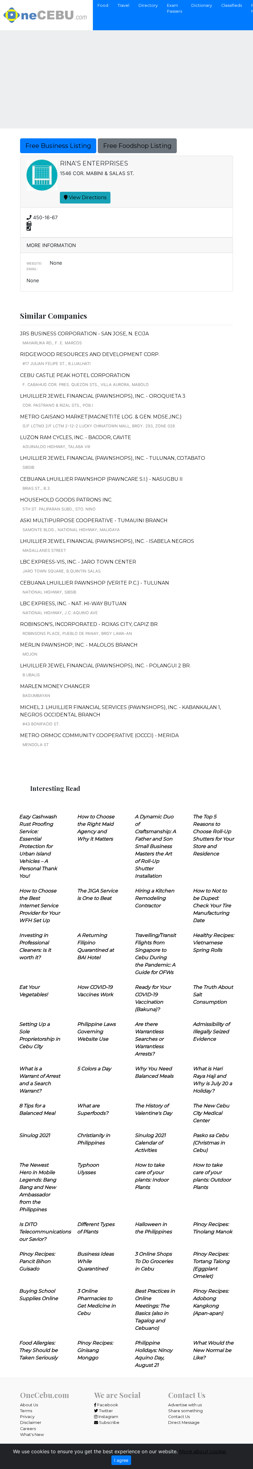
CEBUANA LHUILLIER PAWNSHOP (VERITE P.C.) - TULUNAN (94, 583)
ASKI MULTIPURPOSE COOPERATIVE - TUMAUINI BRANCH (94, 520)
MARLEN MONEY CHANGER (55, 686)
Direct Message (184, 1422)
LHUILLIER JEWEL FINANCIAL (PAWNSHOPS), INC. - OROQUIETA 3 (102, 396)
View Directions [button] (87, 197)
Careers (28, 1428)
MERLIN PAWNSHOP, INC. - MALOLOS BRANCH (79, 645)
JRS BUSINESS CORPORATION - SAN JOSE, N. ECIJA (84, 334)
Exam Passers (174, 8)
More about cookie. (203, 1451)
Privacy (27, 1416)
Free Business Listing (58, 145)
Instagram (107, 1416)
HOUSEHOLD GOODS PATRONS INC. (66, 500)
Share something (185, 1410)
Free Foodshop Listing (137, 145)
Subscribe (108, 1422)
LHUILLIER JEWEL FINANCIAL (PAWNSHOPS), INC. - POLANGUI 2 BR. (105, 666)
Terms (26, 1410)
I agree (121, 1460)
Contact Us (179, 1416)
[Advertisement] (126, 75)
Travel (123, 5)
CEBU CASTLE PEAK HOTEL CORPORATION (75, 375)
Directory (148, 5)
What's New (32, 1434)
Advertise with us (185, 1405)
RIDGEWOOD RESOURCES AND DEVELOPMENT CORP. (90, 354)
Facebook (107, 1405)
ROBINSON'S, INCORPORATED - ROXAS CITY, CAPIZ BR (89, 624)
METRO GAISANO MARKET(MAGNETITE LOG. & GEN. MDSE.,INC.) (101, 417)
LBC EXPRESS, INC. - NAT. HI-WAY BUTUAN (73, 603)
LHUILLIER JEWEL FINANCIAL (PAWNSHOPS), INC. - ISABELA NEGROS (107, 541)
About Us (29, 1405)
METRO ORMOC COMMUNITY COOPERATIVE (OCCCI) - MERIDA (99, 735)
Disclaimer (30, 1422)
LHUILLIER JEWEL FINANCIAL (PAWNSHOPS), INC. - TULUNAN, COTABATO (112, 458)
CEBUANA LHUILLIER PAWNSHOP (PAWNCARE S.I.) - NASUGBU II (101, 479)
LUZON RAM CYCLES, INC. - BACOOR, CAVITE (75, 437)
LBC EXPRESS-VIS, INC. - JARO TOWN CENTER (78, 562)
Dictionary (201, 5)
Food (102, 5)
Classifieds (231, 5)
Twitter (105, 1410)
